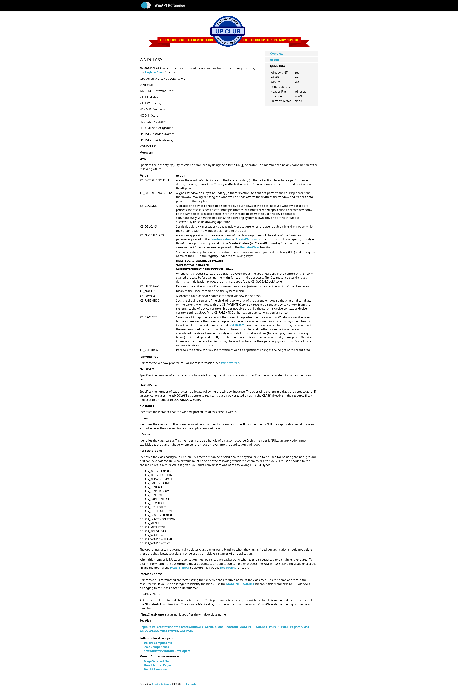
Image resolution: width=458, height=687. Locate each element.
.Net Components (156, 647)
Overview (276, 54)
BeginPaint (147, 627)
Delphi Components (158, 643)
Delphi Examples (155, 669)
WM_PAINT (236, 325)
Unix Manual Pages (157, 665)
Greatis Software (161, 684)
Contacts (191, 684)
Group (274, 60)
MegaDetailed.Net (157, 661)
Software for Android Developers (167, 651)
